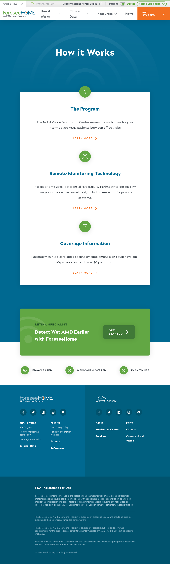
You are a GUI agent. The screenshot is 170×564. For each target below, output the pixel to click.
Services (101, 436)
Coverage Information (30, 439)
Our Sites (10, 4)
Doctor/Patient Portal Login (79, 4)
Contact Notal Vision (135, 439)
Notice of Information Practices (60, 434)
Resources (105, 13)
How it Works (45, 13)
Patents (55, 442)
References (57, 448)
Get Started (148, 13)
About (99, 423)
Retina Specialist (149, 4)
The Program (26, 427)
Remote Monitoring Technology (29, 434)
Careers (131, 430)
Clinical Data (75, 13)
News (129, 13)
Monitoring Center (107, 430)
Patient (113, 4)
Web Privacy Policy (59, 427)
